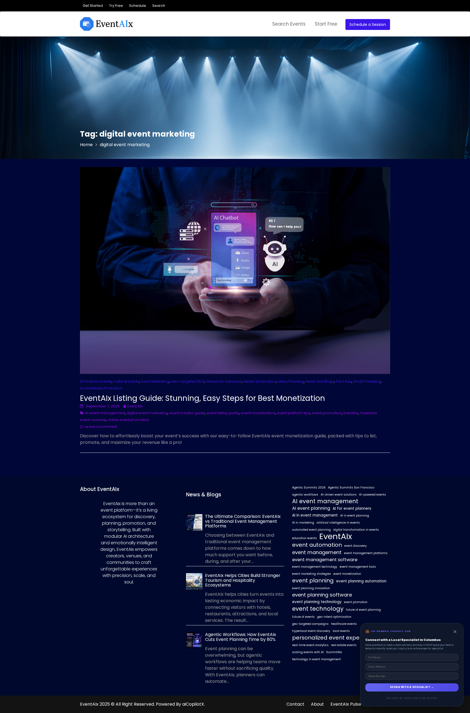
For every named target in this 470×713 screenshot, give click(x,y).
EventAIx (351, 413)
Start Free (326, 24)
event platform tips (293, 413)
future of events (303, 617)
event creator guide (187, 413)
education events (304, 538)
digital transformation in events (356, 530)
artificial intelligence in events (338, 523)
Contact (295, 704)
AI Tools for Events (96, 381)
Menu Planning (291, 381)
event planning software (322, 595)
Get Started (93, 5)
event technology (318, 609)
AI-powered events (372, 495)
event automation (317, 545)
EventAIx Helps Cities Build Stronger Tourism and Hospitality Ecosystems (242, 580)
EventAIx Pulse (345, 704)
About (317, 704)
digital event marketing (147, 413)
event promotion (327, 413)
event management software (324, 560)
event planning (313, 580)
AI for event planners (352, 508)
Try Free (116, 5)
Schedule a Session (368, 24)
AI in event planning (354, 516)
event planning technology (317, 601)
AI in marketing (303, 523)
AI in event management (315, 515)
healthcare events (344, 624)
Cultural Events (126, 381)
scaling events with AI (308, 652)
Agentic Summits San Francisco (351, 487)
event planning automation (361, 581)
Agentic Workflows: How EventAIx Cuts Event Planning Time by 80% (240, 637)
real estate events (344, 645)
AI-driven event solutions (339, 495)
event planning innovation (311, 588)
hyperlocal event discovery (311, 631)
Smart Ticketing (367, 381)
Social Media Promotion (101, 388)
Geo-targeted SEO (187, 381)
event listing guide (223, 413)
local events (341, 631)
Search (158, 5)
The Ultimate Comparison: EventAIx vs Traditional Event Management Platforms (243, 521)
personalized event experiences (335, 637)
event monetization (258, 413)
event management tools (358, 567)
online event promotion (128, 419)
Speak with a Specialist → (412, 687)
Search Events (288, 24)
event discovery (355, 546)
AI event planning (311, 508)
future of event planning (363, 610)
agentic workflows (305, 495)
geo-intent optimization (334, 617)
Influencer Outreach (224, 381)
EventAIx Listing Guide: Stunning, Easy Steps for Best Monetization (202, 398)
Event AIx (135, 406)
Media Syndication (259, 381)
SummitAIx (334, 652)
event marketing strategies (311, 574)
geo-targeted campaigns (310, 624)
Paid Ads (343, 381)
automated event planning (311, 530)
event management (317, 552)
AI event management (105, 413)
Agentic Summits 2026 (309, 487)
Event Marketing (155, 381)
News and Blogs (320, 381)
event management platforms (366, 553)
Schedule (137, 5)
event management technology (314, 567)
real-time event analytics (310, 645)
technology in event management (316, 659)
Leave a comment (101, 426)
